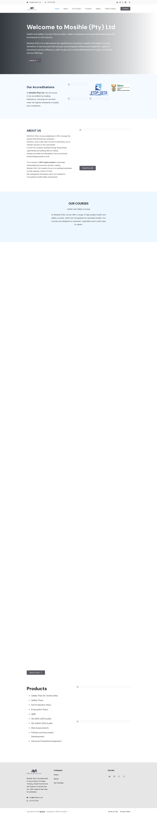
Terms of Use (113, 811)
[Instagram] (120, 2)
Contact (125, 9)
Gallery (98, 9)
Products (88, 9)
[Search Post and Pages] (129, 2)
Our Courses (76, 9)
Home (57, 9)
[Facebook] (124, 776)
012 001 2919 (51, 2)
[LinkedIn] (117, 2)
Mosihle (42, 811)
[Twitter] (122, 2)
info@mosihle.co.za (35, 2)
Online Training (110, 9)
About (65, 9)
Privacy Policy (125, 811)
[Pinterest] (125, 2)
